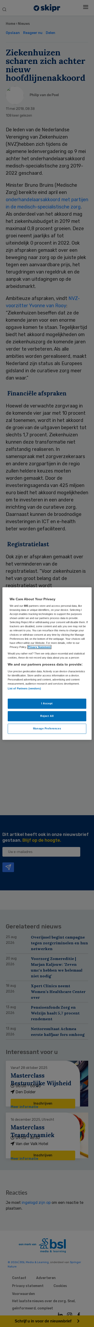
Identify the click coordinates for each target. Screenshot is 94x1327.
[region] (47, 663)
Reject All (47, 715)
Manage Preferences (47, 728)
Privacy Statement (39, 647)
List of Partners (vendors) (24, 688)
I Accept (47, 703)
